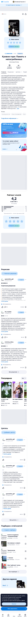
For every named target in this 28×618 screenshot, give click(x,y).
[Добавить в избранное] (23, 14)
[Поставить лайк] (2, 307)
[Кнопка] (9, 383)
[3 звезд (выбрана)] (10, 53)
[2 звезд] (11, 42)
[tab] (3, 72)
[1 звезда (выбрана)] (7, 53)
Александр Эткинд (14, 62)
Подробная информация (8, 118)
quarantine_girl (9, 279)
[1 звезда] (8, 42)
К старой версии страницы (13, 5)
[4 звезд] (17, 42)
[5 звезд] (20, 42)
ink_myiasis (8, 312)
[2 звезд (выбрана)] (8, 53)
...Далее (23, 600)
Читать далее (4, 301)
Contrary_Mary (9, 342)
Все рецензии (13, 372)
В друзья (22, 279)
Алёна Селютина (5, 403)
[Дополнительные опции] (25, 609)
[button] (14, 28)
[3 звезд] (14, 42)
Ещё (18, 108)
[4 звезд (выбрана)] (11, 53)
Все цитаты (13, 520)
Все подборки (13, 571)
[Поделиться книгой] (25, 14)
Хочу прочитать (12, 608)
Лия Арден (15, 401)
